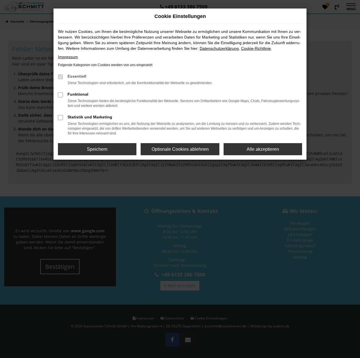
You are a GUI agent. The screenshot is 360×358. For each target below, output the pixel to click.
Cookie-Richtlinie (256, 48)
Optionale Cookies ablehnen (180, 149)
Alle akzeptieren (263, 149)
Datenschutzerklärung (219, 48)
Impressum (68, 57)
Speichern (97, 149)
